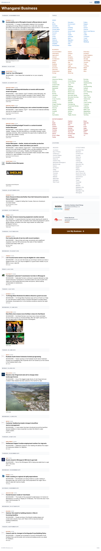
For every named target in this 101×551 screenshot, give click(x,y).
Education (70, 22)
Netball (70, 100)
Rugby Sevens (72, 115)
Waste (7, 354)
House (70, 135)
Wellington (56, 180)
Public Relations (88, 55)
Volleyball (86, 107)
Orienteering (71, 104)
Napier (78, 168)
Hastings (78, 160)
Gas (7, 458)
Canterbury (56, 153)
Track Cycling (87, 102)
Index (98, 547)
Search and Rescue (89, 31)
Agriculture (9, 312)
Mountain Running (73, 97)
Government (71, 31)
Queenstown (79, 176)
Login (90, 2)
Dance (54, 133)
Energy (54, 73)
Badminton (55, 86)
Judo (69, 84)
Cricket (54, 97)
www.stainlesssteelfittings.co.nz (72, 206)
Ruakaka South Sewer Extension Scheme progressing (23, 356)
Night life (86, 123)
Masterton (79, 166)
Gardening (71, 130)
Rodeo (70, 107)
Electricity (9, 274)
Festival (70, 123)
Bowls (54, 91)
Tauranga (78, 182)
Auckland (55, 150)
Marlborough (56, 164)
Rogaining (70, 109)
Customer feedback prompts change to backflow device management (22, 424)
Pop (85, 124)
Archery (54, 81)
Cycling (54, 102)
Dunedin (78, 155)
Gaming (70, 128)
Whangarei (10, 24)
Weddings (86, 42)
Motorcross (71, 91)
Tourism (86, 62)
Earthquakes (55, 45)
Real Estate (9, 373)
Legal (69, 66)
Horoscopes (71, 133)
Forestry (70, 57)
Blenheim (78, 152)
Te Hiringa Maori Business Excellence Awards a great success (26, 295)
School (86, 27)
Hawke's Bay (56, 160)
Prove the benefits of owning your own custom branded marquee (27, 107)
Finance (8, 255)
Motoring (70, 73)
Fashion (70, 121)
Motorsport (71, 93)
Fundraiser (71, 126)
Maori (69, 38)
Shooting (86, 81)
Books (54, 124)
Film (69, 124)
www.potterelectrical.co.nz (71, 219)
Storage (86, 59)
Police (69, 45)
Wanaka (78, 185)
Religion (86, 24)
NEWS (54, 20)
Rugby (70, 113)
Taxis (85, 33)
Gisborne (55, 159)
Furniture (70, 59)
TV (84, 135)
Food (69, 55)
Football (54, 111)
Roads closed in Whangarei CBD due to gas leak (21, 460)
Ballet (53, 123)
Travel (85, 38)
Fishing (54, 109)
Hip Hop (70, 132)
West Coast (56, 182)
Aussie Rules (55, 84)
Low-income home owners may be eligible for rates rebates (25, 257)
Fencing (54, 107)
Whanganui (79, 189)
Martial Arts (71, 90)
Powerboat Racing (73, 106)
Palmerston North (81, 175)
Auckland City (80, 150)
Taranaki (55, 173)
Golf (53, 113)
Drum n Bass (56, 135)
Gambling (70, 60)
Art (53, 121)
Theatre (86, 133)
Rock (85, 132)
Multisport (71, 99)
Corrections (55, 31)
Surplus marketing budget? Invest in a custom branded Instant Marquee (24, 126)
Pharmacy (86, 51)
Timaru (78, 184)
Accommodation (56, 51)
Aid (53, 22)
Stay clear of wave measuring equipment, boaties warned (25, 217)
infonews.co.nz (5, 2)
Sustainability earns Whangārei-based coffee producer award (26, 22)
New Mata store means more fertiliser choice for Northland (25, 314)
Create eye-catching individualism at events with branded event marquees (25, 90)
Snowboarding (88, 86)
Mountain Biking (72, 95)
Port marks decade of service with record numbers (22, 238)
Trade (85, 64)
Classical (54, 128)
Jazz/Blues (71, 137)
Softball (86, 88)
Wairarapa (56, 178)
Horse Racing (72, 81)
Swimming (86, 95)
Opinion (70, 42)
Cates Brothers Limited (12, 204)
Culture (54, 132)
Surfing (86, 93)
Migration (70, 40)
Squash (86, 90)
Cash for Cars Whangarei (14, 73)
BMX (53, 90)
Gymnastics (55, 115)
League (70, 88)
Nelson (55, 166)
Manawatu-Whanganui (59, 162)
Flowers (70, 29)
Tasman (55, 175)
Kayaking (70, 86)
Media (69, 71)
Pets (69, 43)
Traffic (85, 34)
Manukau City (80, 164)
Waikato (55, 176)
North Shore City (80, 173)
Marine (8, 215)
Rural (85, 26)
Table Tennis (87, 97)
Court (53, 34)
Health (70, 34)
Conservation (56, 29)
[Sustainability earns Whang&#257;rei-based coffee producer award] (27, 45)
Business (8, 20)
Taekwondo (87, 99)
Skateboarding (88, 83)
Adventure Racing (57, 79)
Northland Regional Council (13, 60)
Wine (85, 71)
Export (70, 51)
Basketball (55, 88)
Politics (85, 22)
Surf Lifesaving (88, 91)
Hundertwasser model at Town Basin (18, 495)
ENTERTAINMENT (57, 119)
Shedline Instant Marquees (13, 100)
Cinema (54, 126)
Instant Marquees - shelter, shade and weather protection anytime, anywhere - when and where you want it (25, 144)
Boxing (54, 93)
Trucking (86, 66)
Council (54, 33)
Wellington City (80, 191)
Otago (54, 169)
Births (54, 24)
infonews (70, 36)
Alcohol (54, 57)
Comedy (54, 130)
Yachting (86, 115)
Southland (56, 171)
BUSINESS (55, 49)
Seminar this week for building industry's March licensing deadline (21, 514)
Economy (55, 67)
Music (85, 121)
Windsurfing (87, 113)
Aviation (54, 60)
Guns (69, 33)
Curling (54, 100)
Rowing (70, 111)
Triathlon (86, 106)
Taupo (77, 180)
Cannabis (54, 26)
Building (8, 511)
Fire (69, 26)
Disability (54, 43)
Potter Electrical (69, 217)
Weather (86, 40)
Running (86, 79)
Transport (86, 36)
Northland (56, 168)
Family (54, 137)
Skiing (85, 84)
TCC (8, 77)
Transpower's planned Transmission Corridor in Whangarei (25, 276)
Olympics (70, 102)
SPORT (54, 77)
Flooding (70, 27)
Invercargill (79, 162)
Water (7, 421)
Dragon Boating (56, 104)
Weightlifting (87, 111)
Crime (54, 36)
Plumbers (86, 53)
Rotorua (78, 178)
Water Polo (87, 109)
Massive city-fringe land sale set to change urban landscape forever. (22, 376)
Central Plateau (57, 155)
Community (55, 27)
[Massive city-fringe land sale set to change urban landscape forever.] (27, 396)
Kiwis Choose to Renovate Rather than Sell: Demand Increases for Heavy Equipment (27, 198)
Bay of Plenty (56, 152)
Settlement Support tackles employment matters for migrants (26, 443)
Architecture (9, 493)
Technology (87, 60)
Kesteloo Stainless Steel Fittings (74, 205)
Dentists (54, 66)
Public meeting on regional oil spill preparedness (22, 476)
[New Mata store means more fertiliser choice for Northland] (27, 326)
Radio (85, 128)
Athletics (54, 83)
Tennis (85, 100)
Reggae (86, 130)
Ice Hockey (71, 83)
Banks (54, 62)
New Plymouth (80, 171)
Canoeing (55, 95)
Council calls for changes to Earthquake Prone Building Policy (26, 533)
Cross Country (56, 99)
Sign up (97, 2)
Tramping (86, 104)
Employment (9, 441)
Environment (71, 24)
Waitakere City (80, 187)
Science (86, 29)
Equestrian (55, 106)
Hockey (70, 79)
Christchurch (79, 153)
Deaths (54, 38)
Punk (85, 126)
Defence (54, 40)
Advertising (9, 71)
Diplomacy (55, 42)
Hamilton (78, 159)
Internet (70, 64)
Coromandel (56, 157)
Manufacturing (10, 87)
